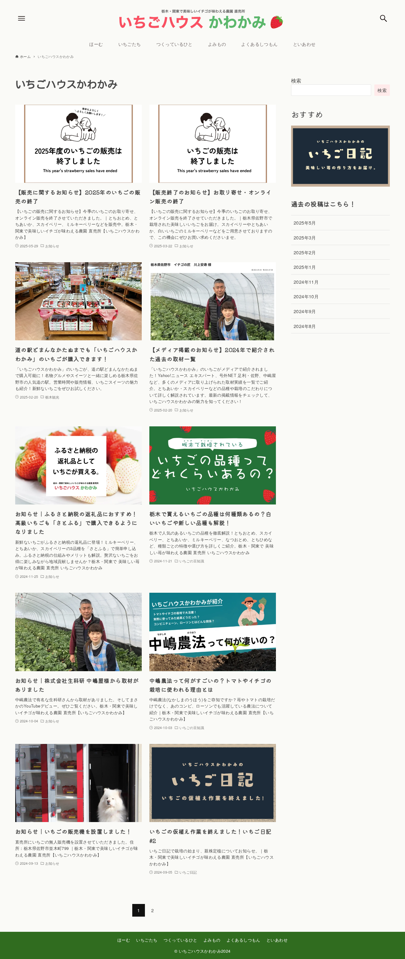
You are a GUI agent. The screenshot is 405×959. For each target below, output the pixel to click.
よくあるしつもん (243, 940)
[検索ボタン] (383, 18)
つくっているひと (180, 940)
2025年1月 (305, 266)
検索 (296, 80)
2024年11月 (306, 281)
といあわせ (277, 940)
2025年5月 (305, 222)
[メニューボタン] (21, 18)
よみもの (212, 940)
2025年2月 (305, 252)
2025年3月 (305, 237)
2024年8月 (305, 326)
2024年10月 (306, 296)
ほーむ (123, 940)
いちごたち (146, 940)
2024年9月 (305, 311)
